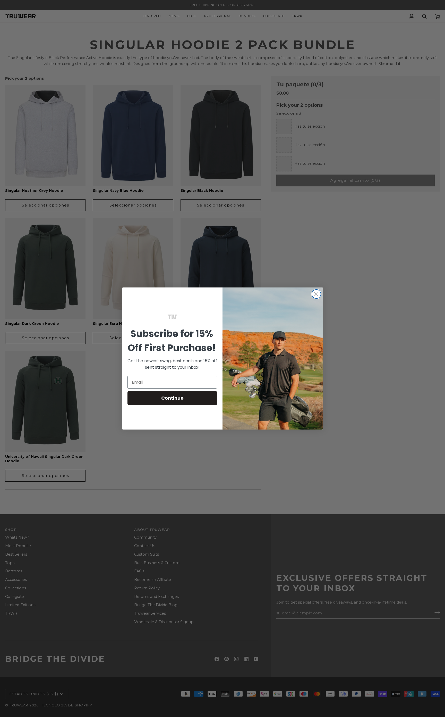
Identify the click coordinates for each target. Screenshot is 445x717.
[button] (172, 316)
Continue (172, 398)
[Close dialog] (316, 294)
